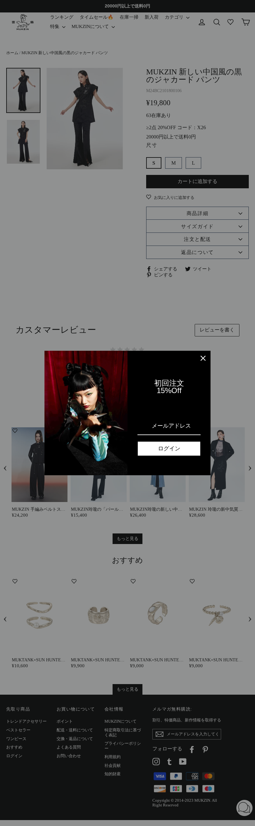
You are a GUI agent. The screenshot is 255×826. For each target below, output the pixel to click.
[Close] (203, 358)
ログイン (169, 448)
